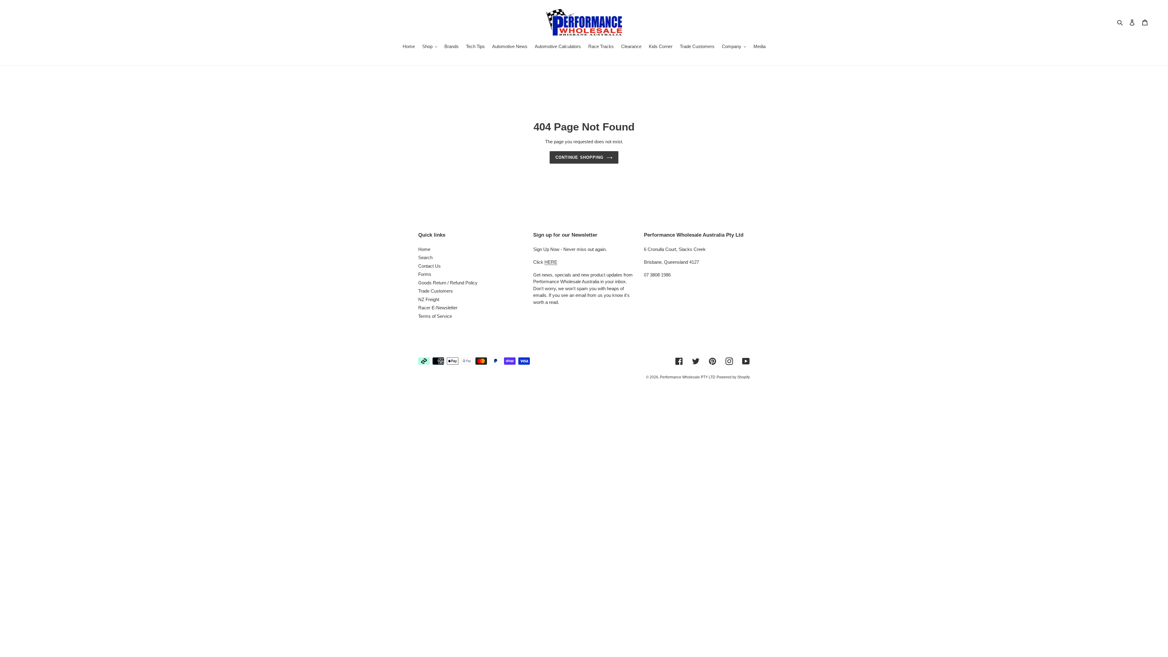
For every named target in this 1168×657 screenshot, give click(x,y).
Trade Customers (435, 291)
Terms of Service (435, 316)
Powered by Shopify (733, 377)
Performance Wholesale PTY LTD (687, 377)
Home (424, 249)
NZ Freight (428, 299)
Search (425, 257)
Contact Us (429, 266)
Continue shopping (579, 157)
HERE (550, 262)
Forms (424, 274)
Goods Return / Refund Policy (448, 282)
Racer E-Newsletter (437, 307)
